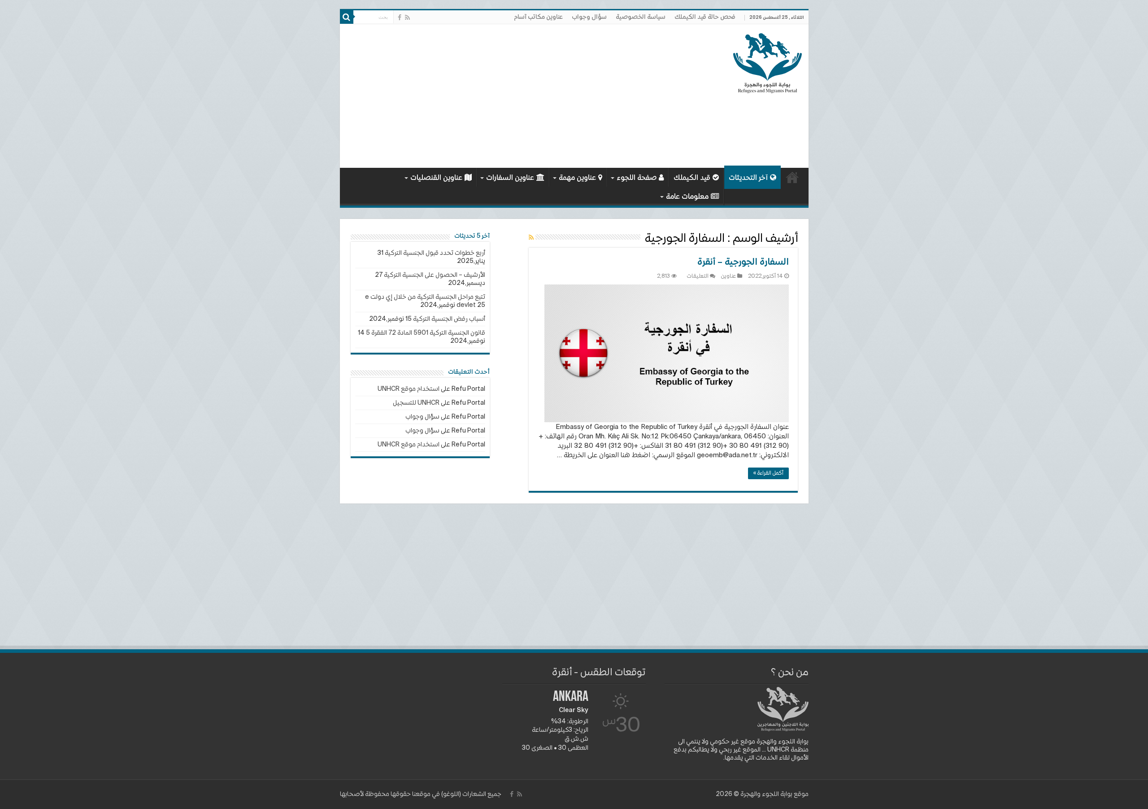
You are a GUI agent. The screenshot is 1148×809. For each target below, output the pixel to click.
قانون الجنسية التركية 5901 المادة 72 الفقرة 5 (425, 333)
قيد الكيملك (692, 178)
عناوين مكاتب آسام (538, 17)
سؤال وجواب (589, 17)
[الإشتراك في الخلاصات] (531, 238)
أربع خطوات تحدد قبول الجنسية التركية (435, 253)
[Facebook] (399, 17)
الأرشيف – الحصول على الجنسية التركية (434, 275)
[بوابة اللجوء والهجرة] (767, 61)
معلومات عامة (687, 197)
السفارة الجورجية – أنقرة (743, 262)
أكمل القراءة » (768, 473)
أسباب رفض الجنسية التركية (449, 319)
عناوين (728, 276)
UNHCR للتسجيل (416, 403)
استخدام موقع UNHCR (408, 389)
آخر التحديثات (748, 178)
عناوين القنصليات (436, 178)
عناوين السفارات (510, 178)
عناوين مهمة (577, 178)
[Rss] (407, 17)
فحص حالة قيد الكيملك (704, 17)
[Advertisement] (510, 96)
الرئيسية (792, 177)
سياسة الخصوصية (640, 17)
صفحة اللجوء (637, 178)
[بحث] (346, 17)
